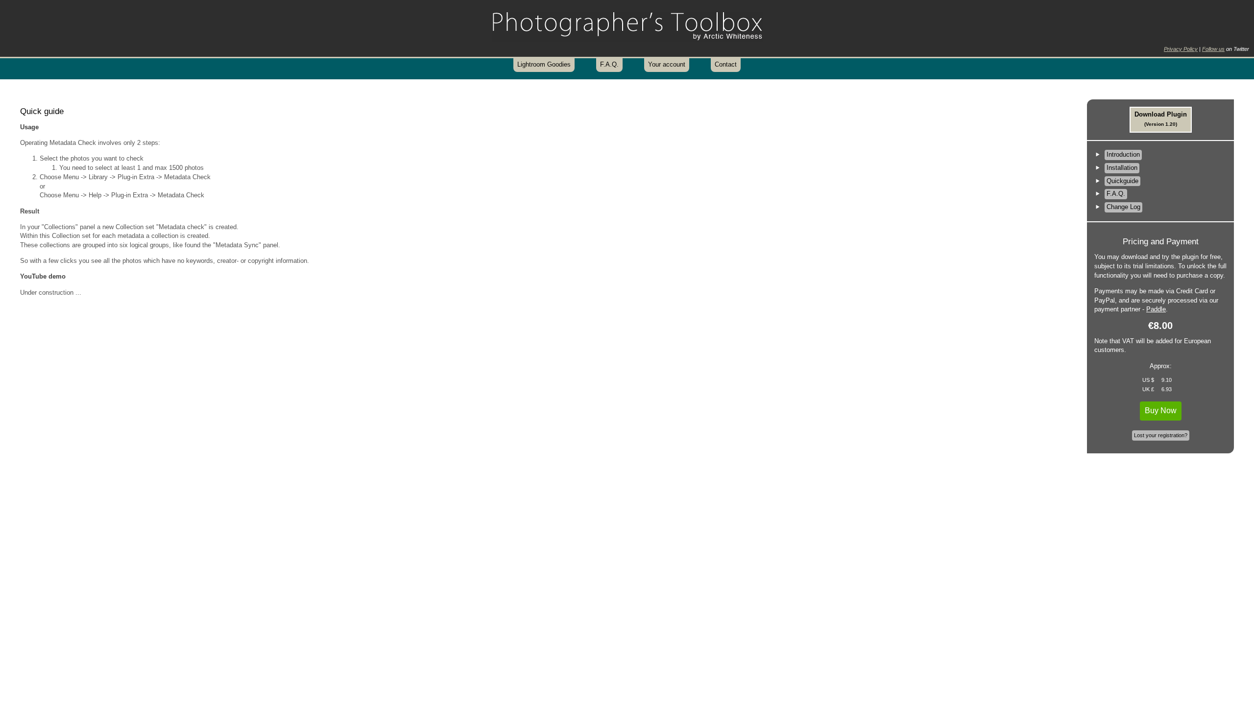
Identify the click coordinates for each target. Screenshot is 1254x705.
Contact (726, 64)
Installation (1122, 167)
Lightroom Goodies (544, 64)
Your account (666, 64)
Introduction (1123, 154)
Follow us (1213, 49)
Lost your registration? (1160, 435)
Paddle (1156, 309)
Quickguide (1122, 181)
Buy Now (1161, 410)
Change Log (1123, 207)
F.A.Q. (609, 64)
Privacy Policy (1181, 49)
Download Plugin (1160, 119)
